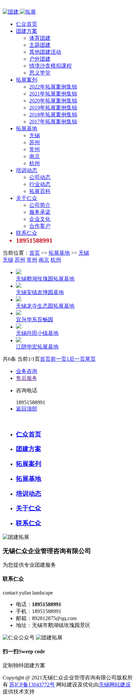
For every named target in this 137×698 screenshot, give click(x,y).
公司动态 (40, 177)
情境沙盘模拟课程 (50, 66)
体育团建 (40, 38)
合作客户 (40, 226)
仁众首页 (26, 24)
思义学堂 (40, 73)
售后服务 (26, 378)
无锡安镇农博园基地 (40, 292)
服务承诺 (40, 212)
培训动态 (26, 170)
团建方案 (26, 31)
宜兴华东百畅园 (34, 319)
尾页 (90, 359)
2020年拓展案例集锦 (53, 100)
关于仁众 (26, 198)
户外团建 (40, 59)
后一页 (77, 359)
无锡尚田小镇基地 (37, 333)
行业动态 (40, 184)
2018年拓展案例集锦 (53, 114)
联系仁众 (26, 233)
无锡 (34, 135)
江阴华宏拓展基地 (37, 346)
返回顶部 (26, 409)
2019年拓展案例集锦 (53, 107)
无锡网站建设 (115, 684)
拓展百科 (40, 191)
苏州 (34, 142)
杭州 (34, 163)
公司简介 (40, 205)
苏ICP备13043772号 (32, 684)
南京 (34, 156)
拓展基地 (26, 128)
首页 (34, 253)
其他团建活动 (45, 52)
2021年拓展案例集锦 (53, 93)
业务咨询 (26, 371)
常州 (34, 149)
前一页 (59, 359)
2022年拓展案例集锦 (53, 87)
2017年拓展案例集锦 (53, 121)
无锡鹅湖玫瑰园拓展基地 (45, 279)
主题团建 (40, 45)
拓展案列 (26, 80)
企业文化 (40, 219)
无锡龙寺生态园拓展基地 (45, 306)
